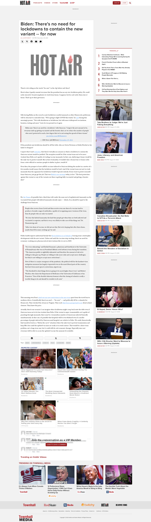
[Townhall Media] (25, 518)
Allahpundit (26, 38)
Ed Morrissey (101, 312)
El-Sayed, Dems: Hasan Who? (110, 309)
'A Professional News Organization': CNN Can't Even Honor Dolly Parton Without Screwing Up (60, 489)
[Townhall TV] (64, 3)
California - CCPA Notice (102, 511)
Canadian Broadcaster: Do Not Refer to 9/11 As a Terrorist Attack (113, 217)
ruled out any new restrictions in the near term (54, 297)
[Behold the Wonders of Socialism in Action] (114, 236)
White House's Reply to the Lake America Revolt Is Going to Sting (89, 487)
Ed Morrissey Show (53, 511)
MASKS (68, 343)
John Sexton (101, 127)
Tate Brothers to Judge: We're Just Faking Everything (112, 123)
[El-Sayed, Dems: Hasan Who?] (114, 297)
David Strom (101, 253)
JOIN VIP (116, 3)
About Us (45, 511)
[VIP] (72, 3)
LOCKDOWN (60, 343)
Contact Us (91, 511)
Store (55, 3)
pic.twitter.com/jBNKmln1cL (56, 136)
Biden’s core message (58, 174)
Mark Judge (100, 160)
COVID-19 (45, 343)
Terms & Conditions (75, 511)
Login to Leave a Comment (56, 444)
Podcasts (37, 3)
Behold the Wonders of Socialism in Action (113, 249)
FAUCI (52, 343)
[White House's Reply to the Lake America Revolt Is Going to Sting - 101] (90, 474)
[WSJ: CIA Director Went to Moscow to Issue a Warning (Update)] (114, 328)
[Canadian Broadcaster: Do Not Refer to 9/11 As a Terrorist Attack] (114, 203)
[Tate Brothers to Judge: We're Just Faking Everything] (114, 110)
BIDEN (27, 343)
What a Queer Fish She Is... (110, 78)
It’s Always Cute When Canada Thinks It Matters (31, 487)
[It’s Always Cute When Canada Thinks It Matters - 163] (32, 474)
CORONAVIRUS (36, 343)
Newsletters (61, 511)
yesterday (37, 151)
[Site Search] (130, 3)
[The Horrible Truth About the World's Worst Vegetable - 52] (118, 474)
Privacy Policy (84, 511)
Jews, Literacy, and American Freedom (110, 156)
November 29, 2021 (66, 140)
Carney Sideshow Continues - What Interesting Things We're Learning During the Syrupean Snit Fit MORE (116, 57)
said (77, 117)
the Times (26, 197)
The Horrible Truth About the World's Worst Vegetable (116, 487)
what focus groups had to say (72, 303)
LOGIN (124, 3)
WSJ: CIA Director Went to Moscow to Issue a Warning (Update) (113, 342)
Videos (47, 3)
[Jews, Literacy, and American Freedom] (114, 142)
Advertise (67, 511)
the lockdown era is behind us (62, 235)
